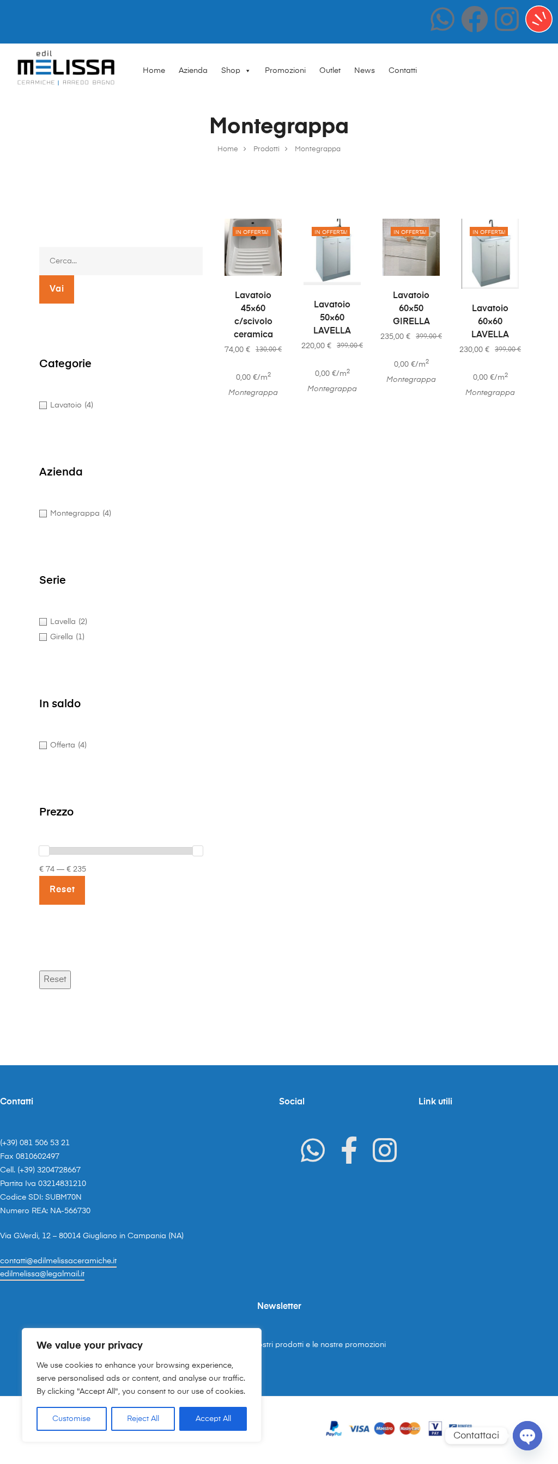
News (364, 71)
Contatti (403, 71)
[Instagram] (506, 19)
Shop (230, 71)
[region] (142, 1385)
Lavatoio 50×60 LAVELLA (332, 318)
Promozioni (285, 71)
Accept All (213, 1419)
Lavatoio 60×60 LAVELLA (490, 322)
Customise (71, 1419)
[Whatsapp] (442, 19)
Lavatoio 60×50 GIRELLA (411, 309)
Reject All (143, 1419)
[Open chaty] (527, 1435)
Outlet (330, 71)
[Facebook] (474, 19)
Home (154, 71)
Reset (55, 979)
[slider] (44, 850)
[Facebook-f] (348, 1150)
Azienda (193, 71)
